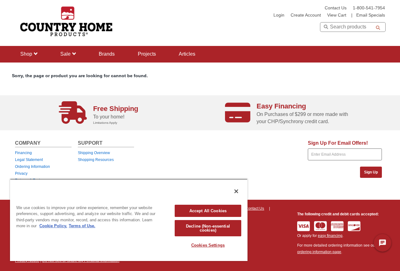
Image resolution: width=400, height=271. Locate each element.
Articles (187, 54)
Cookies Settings (208, 245)
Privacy (21, 173)
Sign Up (371, 172)
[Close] (236, 191)
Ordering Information (32, 166)
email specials (370, 15)
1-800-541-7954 (369, 8)
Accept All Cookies (208, 210)
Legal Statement (29, 160)
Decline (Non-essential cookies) (208, 228)
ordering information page (319, 252)
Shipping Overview (94, 153)
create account (306, 15)
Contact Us (336, 8)
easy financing (330, 235)
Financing (23, 153)
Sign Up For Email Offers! (338, 143)
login (278, 15)
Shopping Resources (96, 160)
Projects (147, 54)
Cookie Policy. (53, 225)
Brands (107, 54)
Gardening (30, 92)
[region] (129, 220)
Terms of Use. (82, 225)
